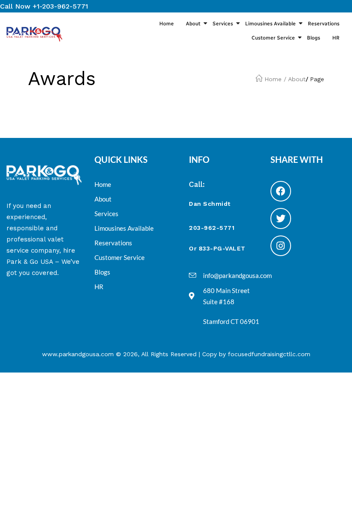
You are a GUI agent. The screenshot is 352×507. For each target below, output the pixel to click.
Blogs (313, 38)
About (193, 24)
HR (336, 38)
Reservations (324, 24)
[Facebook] (280, 191)
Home (166, 24)
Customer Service (273, 38)
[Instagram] (280, 245)
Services (222, 24)
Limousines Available (270, 24)
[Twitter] (280, 218)
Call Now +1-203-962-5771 (44, 6)
